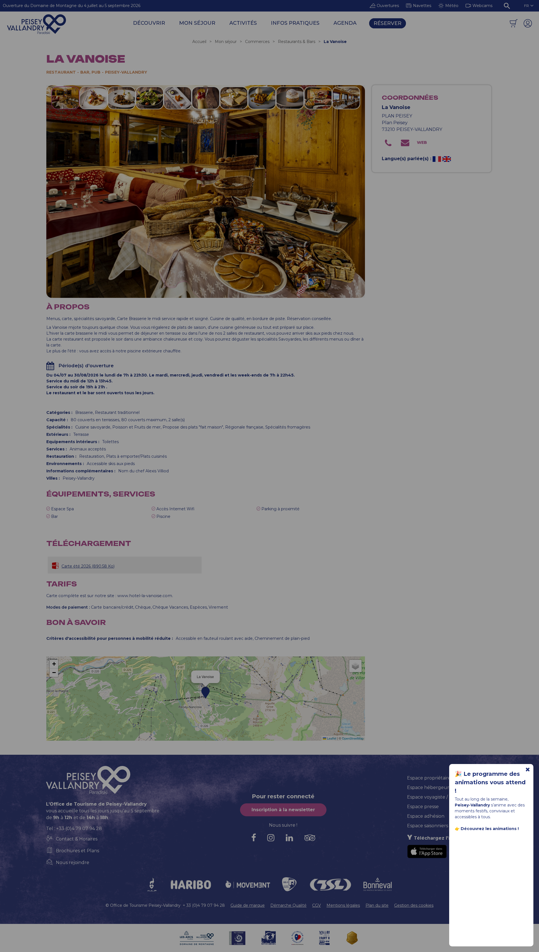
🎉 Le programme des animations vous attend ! (490, 782)
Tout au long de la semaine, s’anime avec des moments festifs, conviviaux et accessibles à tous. (490, 814)
